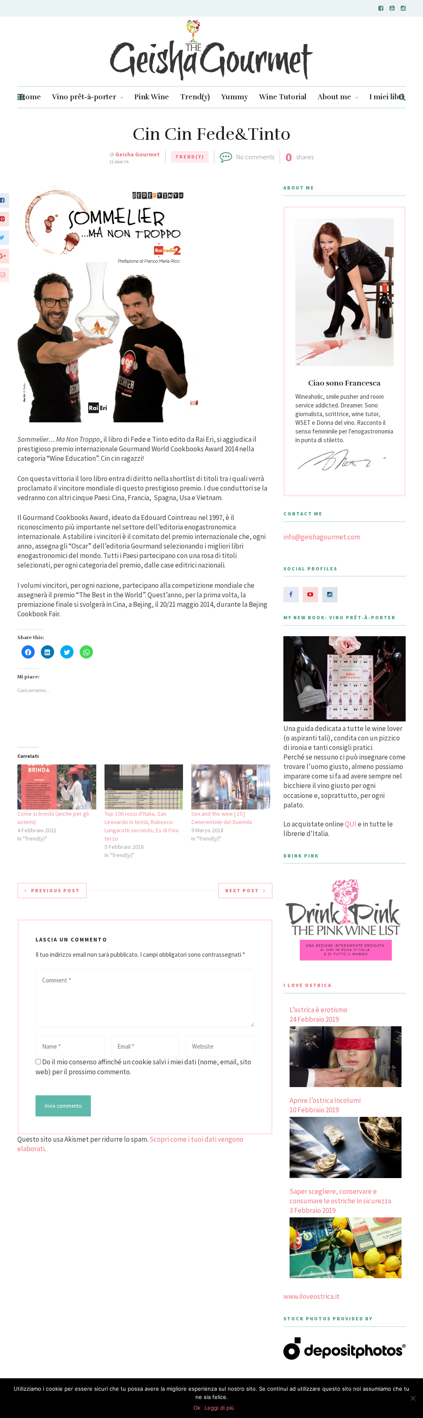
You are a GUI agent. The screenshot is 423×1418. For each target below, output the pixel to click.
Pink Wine (151, 97)
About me (334, 97)
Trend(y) (195, 97)
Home (30, 97)
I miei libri (386, 97)
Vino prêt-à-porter (84, 97)
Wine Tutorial (283, 97)
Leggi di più (219, 1407)
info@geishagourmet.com (321, 536)
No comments (255, 157)
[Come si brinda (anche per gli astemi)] (56, 787)
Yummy (234, 97)
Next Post (242, 890)
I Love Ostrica (307, 985)
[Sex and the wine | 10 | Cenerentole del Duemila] (230, 787)
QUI (350, 824)
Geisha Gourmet (137, 154)
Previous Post (55, 890)
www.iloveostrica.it (311, 1296)
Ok (196, 1407)
